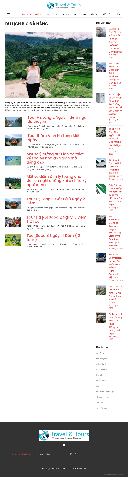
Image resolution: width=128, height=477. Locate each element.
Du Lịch (65, 14)
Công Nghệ (101, 364)
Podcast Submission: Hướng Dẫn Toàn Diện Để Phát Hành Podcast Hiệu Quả (115, 266)
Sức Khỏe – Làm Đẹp (105, 391)
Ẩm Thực (100, 353)
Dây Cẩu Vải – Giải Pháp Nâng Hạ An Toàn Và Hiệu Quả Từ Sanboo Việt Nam (115, 195)
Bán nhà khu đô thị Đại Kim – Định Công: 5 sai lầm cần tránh (115, 294)
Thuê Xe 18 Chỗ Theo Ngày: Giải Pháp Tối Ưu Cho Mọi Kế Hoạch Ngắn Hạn (115, 138)
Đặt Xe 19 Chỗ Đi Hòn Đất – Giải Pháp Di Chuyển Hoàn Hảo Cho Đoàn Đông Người (115, 40)
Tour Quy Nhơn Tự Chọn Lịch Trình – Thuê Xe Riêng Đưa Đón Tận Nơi (115, 73)
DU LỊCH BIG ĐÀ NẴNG (31, 14)
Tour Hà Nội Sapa (42, 217)
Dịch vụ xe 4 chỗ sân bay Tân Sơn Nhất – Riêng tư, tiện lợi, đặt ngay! (115, 324)
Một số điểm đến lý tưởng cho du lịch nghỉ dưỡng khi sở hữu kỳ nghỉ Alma (57, 180)
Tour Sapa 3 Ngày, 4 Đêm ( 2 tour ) (53, 237)
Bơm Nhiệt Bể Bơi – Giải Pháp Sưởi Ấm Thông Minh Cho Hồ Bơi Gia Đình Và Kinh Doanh (115, 106)
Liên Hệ (106, 14)
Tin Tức (94, 14)
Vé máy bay (80, 14)
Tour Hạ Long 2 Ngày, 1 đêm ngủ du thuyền (57, 119)
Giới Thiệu (52, 14)
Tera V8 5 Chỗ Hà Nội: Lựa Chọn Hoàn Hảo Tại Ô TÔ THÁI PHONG (115, 168)
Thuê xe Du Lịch (103, 397)
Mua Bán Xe (101, 380)
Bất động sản (101, 358)
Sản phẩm (100, 386)
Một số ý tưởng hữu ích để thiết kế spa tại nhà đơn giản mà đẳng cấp (55, 158)
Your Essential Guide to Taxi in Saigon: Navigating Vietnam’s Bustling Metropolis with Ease (115, 231)
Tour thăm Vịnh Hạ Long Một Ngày (54, 138)
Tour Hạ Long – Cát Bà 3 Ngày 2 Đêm (56, 201)
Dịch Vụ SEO (101, 369)
